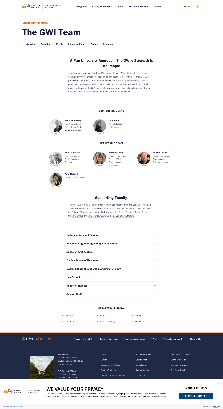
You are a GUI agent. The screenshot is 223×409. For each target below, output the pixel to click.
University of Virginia (179, 365)
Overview (31, 44)
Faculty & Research (102, 6)
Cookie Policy (7, 406)
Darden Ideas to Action (110, 365)
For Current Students (144, 354)
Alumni (158, 6)
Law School (77, 215)
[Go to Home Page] (36, 339)
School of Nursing (96, 215)
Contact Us (140, 375)
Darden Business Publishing (113, 375)
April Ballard (71, 173)
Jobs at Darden (142, 370)
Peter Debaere (72, 152)
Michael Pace (160, 152)
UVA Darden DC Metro (180, 354)
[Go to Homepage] (41, 6)
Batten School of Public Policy (133, 212)
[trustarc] (215, 406)
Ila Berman (114, 120)
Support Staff (74, 294)
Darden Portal (142, 359)
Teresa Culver (116, 152)
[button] (218, 384)
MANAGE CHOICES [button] (196, 388)
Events (59, 44)
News (103, 354)
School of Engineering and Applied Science (91, 243)
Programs (82, 6)
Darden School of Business (82, 260)
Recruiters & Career (139, 6)
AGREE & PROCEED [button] (196, 396)
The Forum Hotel (178, 370)
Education (46, 44)
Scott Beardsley (73, 120)
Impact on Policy (76, 44)
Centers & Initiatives (109, 370)
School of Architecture (123, 215)
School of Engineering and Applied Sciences (93, 212)
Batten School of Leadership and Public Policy (93, 269)
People (94, 44)
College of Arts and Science (82, 235)
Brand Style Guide (178, 359)
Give (185, 6)
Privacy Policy (17, 406)
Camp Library (141, 365)
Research (108, 44)
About (120, 6)
